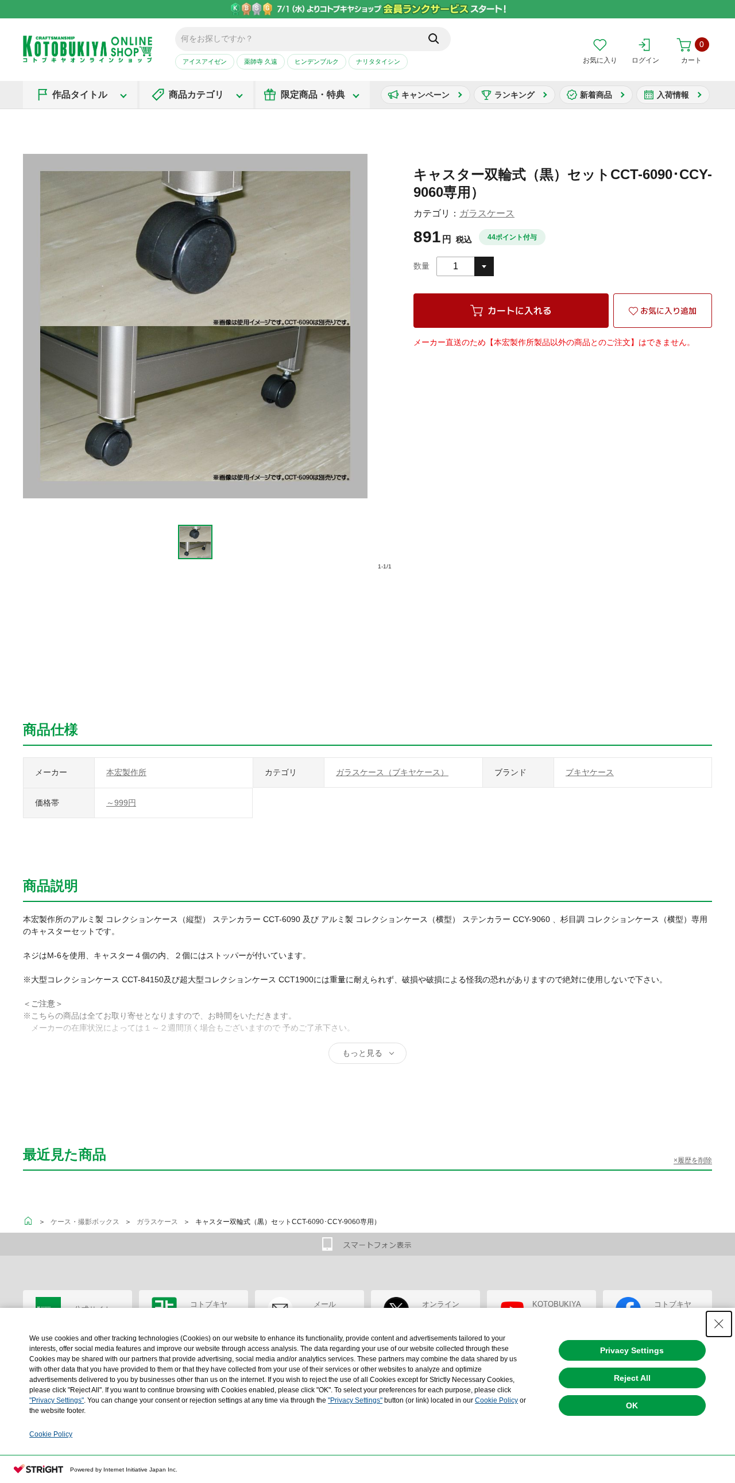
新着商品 (596, 94)
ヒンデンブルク (317, 61)
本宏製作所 (126, 772)
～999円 (121, 802)
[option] (195, 542)
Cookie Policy (496, 1400)
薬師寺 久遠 (260, 61)
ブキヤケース (590, 772)
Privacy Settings (632, 1350)
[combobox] (465, 266)
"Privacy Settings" (56, 1400)
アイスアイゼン (205, 61)
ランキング (514, 94)
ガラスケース (486, 213)
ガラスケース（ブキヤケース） (392, 772)
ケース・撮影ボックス (85, 1222)
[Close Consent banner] (719, 1324)
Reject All (632, 1378)
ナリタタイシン (378, 61)
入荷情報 (673, 94)
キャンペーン (425, 94)
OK (632, 1405)
